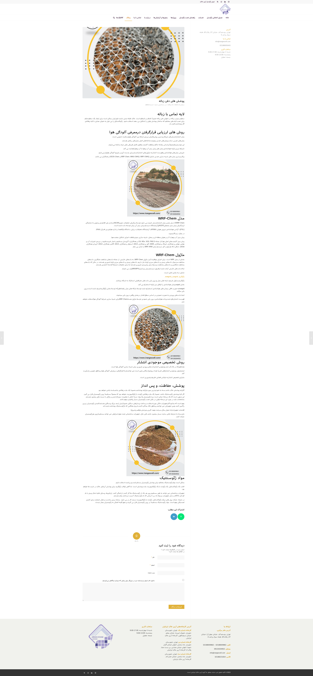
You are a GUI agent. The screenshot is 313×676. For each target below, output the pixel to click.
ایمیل (152, 565)
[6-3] (133, 62)
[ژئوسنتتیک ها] (311, 338)
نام (152, 557)
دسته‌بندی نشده (159, 104)
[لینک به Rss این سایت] (217, 2)
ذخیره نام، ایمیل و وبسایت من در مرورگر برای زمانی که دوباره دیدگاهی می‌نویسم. (128, 581)
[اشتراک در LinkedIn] (174, 516)
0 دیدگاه (170, 104)
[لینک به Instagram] (228, 2)
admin (147, 104)
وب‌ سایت (151, 573)
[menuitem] (227, 18)
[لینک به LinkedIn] (225, 2)
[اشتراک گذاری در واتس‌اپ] (181, 516)
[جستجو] (113, 18)
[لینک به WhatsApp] (221, 2)
